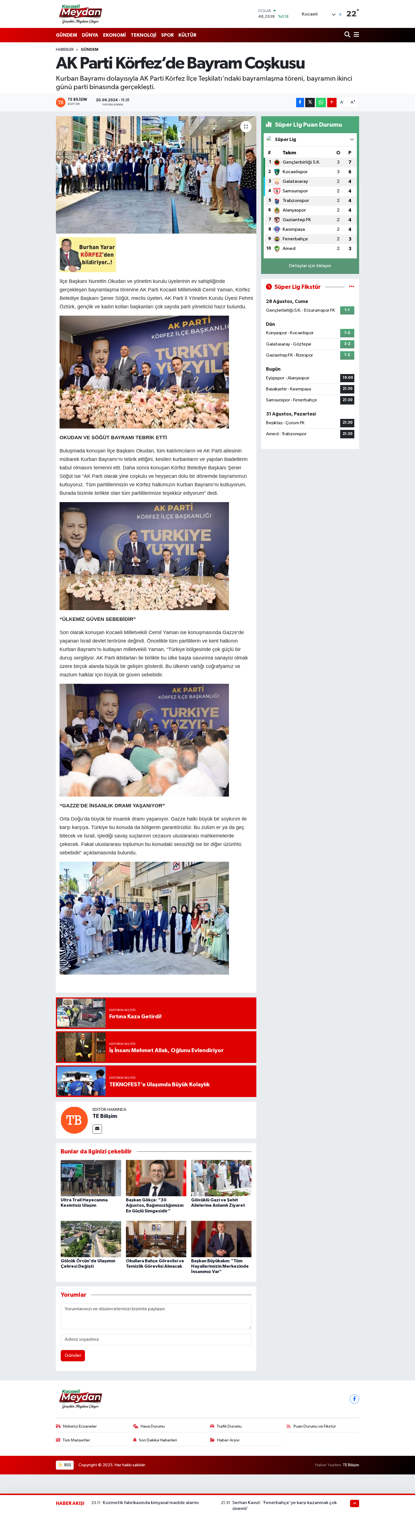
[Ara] (347, 35)
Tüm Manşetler (76, 1440)
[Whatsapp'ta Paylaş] (321, 102)
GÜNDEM (66, 35)
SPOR (167, 35)
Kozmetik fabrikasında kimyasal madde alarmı (151, 1502)
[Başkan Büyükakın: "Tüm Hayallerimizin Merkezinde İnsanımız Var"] (221, 1238)
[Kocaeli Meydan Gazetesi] (81, 14)
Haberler (65, 50)
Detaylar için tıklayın (310, 265)
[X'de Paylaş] (310, 102)
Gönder (73, 1355)
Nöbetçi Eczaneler (80, 1426)
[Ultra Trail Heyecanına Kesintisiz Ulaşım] (91, 1178)
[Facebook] (354, 1399)
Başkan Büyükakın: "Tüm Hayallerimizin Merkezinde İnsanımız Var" (220, 1266)
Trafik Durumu (229, 1426)
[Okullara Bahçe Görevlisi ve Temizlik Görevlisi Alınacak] (156, 1238)
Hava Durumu (153, 1426)
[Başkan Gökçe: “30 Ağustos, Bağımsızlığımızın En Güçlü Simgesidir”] (156, 1178)
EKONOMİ (114, 35)
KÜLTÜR (187, 35)
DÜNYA (90, 35)
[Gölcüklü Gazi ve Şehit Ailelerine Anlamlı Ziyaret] (221, 1178)
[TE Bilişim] (74, 1120)
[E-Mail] (97, 1129)
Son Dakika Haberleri (158, 1440)
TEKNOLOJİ (143, 35)
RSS (67, 1465)
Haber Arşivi (228, 1440)
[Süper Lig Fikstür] (351, 287)
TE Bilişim (105, 1116)
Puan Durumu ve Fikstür (315, 1426)
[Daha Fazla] (332, 102)
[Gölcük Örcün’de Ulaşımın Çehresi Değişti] (91, 1238)
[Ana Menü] (355, 35)
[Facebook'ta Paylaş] (300, 102)
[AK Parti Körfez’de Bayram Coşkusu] (156, 175)
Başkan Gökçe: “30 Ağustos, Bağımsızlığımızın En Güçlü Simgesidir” (155, 1205)
